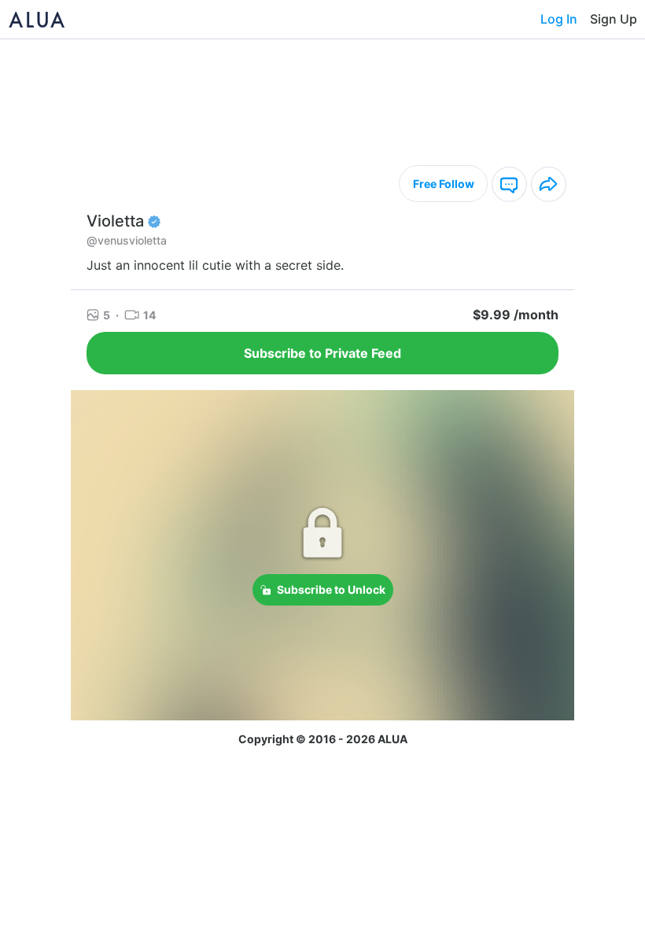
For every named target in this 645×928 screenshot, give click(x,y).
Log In (558, 19)
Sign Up (613, 19)
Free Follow (443, 183)
